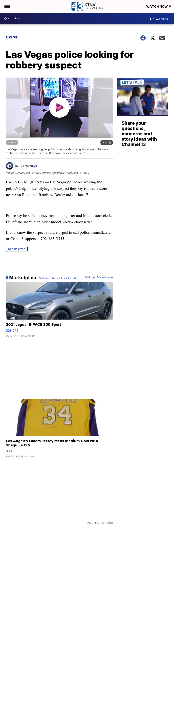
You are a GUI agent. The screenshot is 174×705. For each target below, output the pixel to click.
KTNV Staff (28, 166)
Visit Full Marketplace (99, 277)
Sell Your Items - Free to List (57, 278)
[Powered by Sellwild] (107, 522)
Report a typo (16, 249)
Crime (12, 37)
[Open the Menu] (7, 6)
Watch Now (157, 6)
